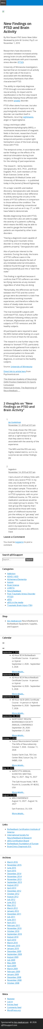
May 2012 (11, 905)
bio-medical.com (14, 621)
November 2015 (14, 865)
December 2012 (14, 891)
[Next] (3, 648)
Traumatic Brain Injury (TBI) (19, 605)
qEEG (9, 599)
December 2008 (14, 977)
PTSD (20, 62)
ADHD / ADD (12, 576)
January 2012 (13, 911)
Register (11, 998)
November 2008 (14, 980)
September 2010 (14, 934)
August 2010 (12, 937)
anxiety (17, 100)
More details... (18, 671)
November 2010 (14, 928)
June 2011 (11, 919)
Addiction (11, 573)
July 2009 (11, 960)
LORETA (10, 588)
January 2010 (13, 948)
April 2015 (11, 870)
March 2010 (12, 942)
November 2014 (14, 876)
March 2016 (12, 862)
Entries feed (12, 1004)
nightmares (28, 117)
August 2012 (12, 896)
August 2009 (12, 957)
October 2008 (13, 983)
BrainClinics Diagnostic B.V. (19, 846)
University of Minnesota (21, 366)
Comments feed (14, 1007)
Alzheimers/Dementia (17, 579)
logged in (19, 542)
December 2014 (14, 873)
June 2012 (11, 902)
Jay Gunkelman (14, 422)
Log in (10, 1001)
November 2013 (14, 879)
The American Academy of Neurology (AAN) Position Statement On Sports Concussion (20, 382)
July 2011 (11, 916)
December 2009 (14, 951)
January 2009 (13, 974)
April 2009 (11, 965)
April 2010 (11, 940)
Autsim (10, 582)
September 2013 (14, 882)
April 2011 (11, 922)
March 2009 (12, 968)
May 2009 (11, 963)
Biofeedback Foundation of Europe (22, 843)
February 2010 (13, 945)
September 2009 (14, 954)
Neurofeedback (14, 591)
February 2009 (13, 971)
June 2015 (11, 868)
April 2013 (11, 888)
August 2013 (12, 885)
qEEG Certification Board (18, 840)
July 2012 (11, 899)
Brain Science (13, 585)
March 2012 (12, 908)
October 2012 (13, 893)
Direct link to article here (15, 371)
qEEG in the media (15, 602)
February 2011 (13, 925)
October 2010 (13, 931)
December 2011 (14, 914)
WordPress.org (14, 1010)
